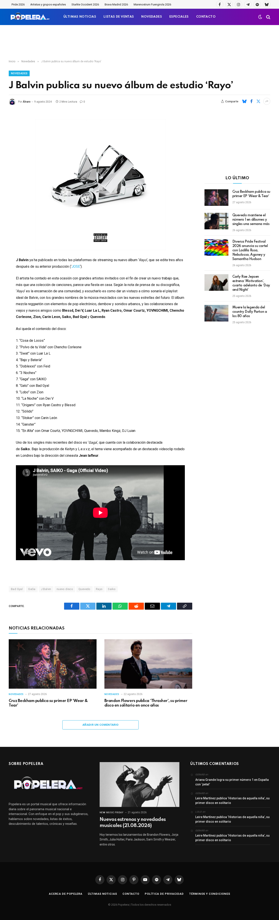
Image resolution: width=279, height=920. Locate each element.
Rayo (99, 589)
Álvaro (27, 101)
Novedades (19, 73)
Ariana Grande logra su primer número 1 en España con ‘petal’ (232, 782)
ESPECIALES (179, 16)
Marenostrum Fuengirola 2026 (152, 4)
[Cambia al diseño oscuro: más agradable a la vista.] (260, 17)
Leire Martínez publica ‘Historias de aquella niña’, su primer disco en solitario (232, 801)
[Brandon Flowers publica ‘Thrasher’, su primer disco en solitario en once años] (148, 664)
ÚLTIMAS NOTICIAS (79, 16)
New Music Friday (112, 812)
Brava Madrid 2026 (116, 4)
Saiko (112, 589)
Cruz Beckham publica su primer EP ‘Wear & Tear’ (48, 703)
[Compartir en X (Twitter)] (258, 101)
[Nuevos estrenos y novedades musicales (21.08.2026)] (140, 784)
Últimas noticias (102, 893)
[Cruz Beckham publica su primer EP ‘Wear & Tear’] (53, 664)
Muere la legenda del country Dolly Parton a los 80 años (249, 312)
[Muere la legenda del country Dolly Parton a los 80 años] (216, 313)
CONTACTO (206, 16)
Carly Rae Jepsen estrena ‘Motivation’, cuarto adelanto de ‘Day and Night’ (251, 283)
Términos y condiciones (209, 893)
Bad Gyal (17, 589)
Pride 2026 (18, 4)
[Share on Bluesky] (244, 101)
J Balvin (46, 589)
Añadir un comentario (100, 724)
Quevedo (84, 589)
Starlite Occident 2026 (85, 4)
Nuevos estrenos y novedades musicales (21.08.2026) (133, 822)
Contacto (130, 893)
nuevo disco (65, 589)
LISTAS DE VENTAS (119, 16)
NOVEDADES (151, 16)
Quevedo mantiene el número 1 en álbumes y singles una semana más (251, 220)
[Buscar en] (267, 17)
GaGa (32, 589)
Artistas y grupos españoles (48, 4)
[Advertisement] (139, 42)
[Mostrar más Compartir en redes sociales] (266, 101)
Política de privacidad (164, 893)
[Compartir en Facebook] (251, 101)
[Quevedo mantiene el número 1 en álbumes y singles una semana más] (216, 221)
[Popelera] (30, 17)
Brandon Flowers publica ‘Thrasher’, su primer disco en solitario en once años (145, 703)
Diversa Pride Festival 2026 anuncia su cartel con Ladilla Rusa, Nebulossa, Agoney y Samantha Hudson (250, 250)
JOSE (75, 266)
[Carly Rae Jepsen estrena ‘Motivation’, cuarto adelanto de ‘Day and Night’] (216, 282)
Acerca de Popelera (65, 893)
